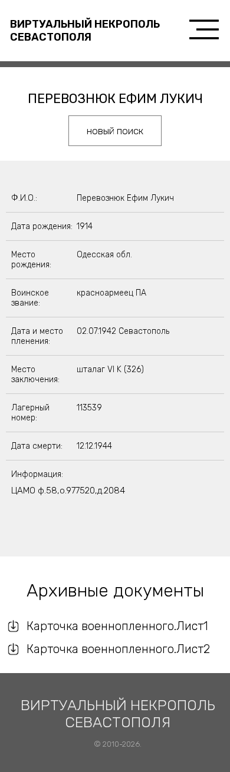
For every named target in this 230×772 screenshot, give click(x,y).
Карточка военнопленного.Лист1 (117, 626)
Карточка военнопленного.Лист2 (118, 649)
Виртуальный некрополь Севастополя (85, 31)
